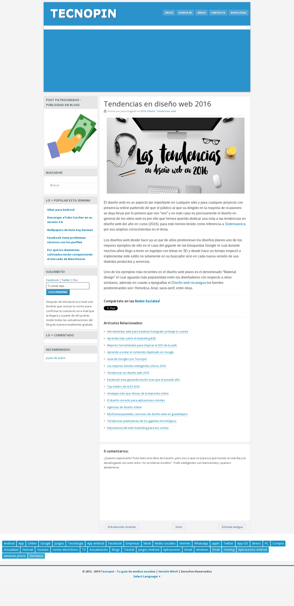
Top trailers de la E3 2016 (123, 386)
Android (9, 543)
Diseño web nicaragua (189, 283)
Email (216, 550)
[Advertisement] (147, 62)
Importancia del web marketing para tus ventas (138, 428)
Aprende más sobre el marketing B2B (131, 338)
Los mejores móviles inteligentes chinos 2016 (136, 366)
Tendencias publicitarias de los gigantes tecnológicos (141, 421)
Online (32, 543)
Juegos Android (148, 550)
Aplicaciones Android (252, 550)
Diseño (151, 111)
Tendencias (163, 111)
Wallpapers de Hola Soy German (70, 230)
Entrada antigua (232, 527)
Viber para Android (60, 210)
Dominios (36, 556)
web (173, 111)
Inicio (169, 12)
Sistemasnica (235, 224)
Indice (201, 12)
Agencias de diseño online (124, 407)
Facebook (52, 280)
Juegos (59, 543)
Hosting (229, 550)
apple (216, 543)
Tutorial (129, 550)
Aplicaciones (171, 550)
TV (84, 550)
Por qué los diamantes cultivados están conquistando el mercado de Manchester (70, 254)
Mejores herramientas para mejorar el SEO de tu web (142, 345)
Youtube (43, 550)
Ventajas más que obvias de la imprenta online (138, 393)
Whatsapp (201, 543)
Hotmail (27, 550)
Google (45, 543)
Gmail (188, 550)
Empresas (132, 543)
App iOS (242, 543)
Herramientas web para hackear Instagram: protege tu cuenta (147, 331)
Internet (184, 543)
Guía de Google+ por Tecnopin (127, 359)
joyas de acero (55, 358)
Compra (278, 543)
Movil (147, 543)
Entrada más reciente (122, 527)
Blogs (116, 550)
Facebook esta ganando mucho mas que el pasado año (143, 379)
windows (202, 550)
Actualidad (11, 550)
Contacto (218, 12)
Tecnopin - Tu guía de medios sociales (128, 571)
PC (267, 543)
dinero (256, 543)
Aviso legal (238, 12)
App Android (95, 543)
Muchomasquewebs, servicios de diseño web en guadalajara (147, 414)
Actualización (99, 550)
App (21, 543)
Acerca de (185, 12)
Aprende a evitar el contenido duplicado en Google (140, 352)
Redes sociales (165, 543)
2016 (143, 111)
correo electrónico (65, 550)
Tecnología (75, 543)
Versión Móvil (168, 571)
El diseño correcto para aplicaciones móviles (136, 400)
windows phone (15, 556)
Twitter (66, 280)
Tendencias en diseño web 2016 (128, 373)
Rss (75, 280)
